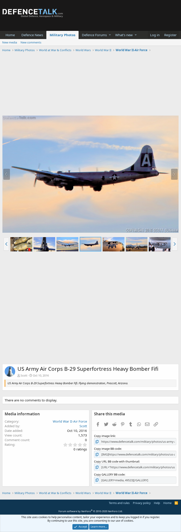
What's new (124, 35)
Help (157, 503)
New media (9, 42)
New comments (31, 42)
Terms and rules (119, 503)
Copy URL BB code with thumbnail (116, 461)
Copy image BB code (107, 449)
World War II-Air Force (70, 421)
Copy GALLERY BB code (109, 474)
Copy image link (104, 436)
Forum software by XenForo (90, 511)
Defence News (32, 35)
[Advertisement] (90, 84)
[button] (110, 35)
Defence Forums (94, 35)
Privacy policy (142, 503)
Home (10, 35)
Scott (24, 375)
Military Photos (62, 35)
